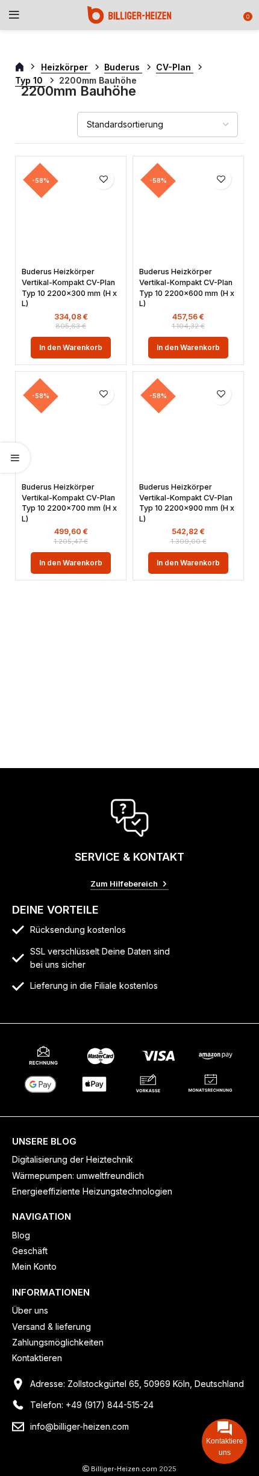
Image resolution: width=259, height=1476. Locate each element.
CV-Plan (174, 67)
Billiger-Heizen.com (124, 1469)
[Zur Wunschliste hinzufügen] (103, 178)
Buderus (123, 67)
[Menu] (14, 15)
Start (26, 67)
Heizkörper (65, 67)
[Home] (129, 14)
